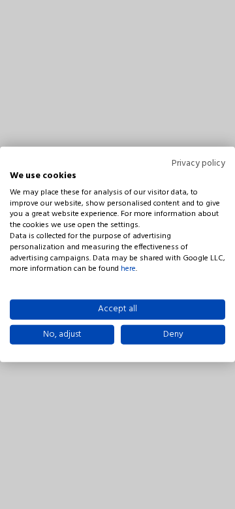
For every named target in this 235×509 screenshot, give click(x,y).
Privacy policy (198, 163)
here (128, 269)
